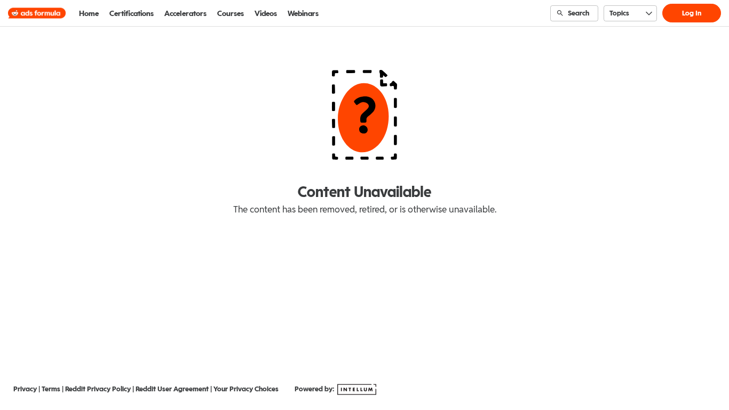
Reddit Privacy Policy (98, 389)
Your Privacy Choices (246, 389)
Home (89, 13)
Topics (619, 13)
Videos (266, 13)
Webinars (303, 13)
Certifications (131, 13)
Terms (51, 389)
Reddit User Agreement (172, 389)
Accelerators (185, 13)
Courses (230, 13)
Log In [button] (691, 13)
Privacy (25, 389)
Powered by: (315, 389)
